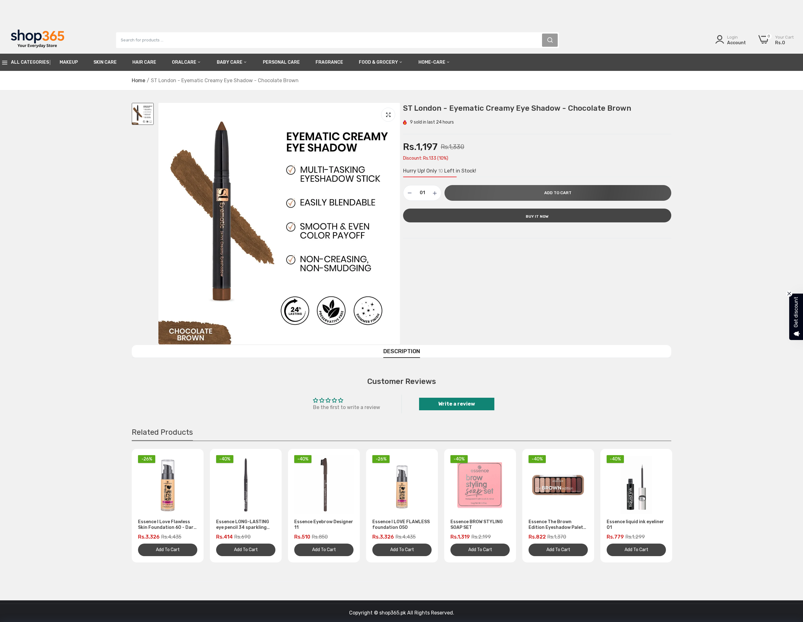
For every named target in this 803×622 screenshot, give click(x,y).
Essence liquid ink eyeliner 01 (635, 524)
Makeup (69, 62)
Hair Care (144, 62)
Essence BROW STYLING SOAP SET (476, 524)
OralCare (184, 62)
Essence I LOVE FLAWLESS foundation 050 (401, 524)
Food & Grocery (379, 62)
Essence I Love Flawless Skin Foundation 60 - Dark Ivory (167, 524)
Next (655, 505)
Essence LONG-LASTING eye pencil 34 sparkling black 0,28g (242, 524)
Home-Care (432, 62)
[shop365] (37, 40)
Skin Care (105, 62)
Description (401, 351)
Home (138, 80)
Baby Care (230, 62)
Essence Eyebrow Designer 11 (323, 524)
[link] (790, 576)
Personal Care (281, 62)
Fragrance (329, 62)
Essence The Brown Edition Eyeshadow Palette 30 (558, 524)
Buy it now (537, 216)
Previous (147, 505)
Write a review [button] (456, 404)
